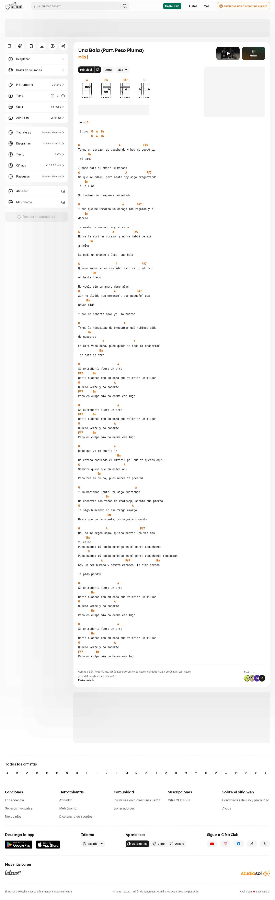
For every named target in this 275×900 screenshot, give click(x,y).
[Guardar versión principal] (97, 69)
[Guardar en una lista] (31, 46)
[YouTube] (212, 843)
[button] (228, 53)
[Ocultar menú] (9, 46)
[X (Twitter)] (265, 843)
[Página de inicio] (14, 6)
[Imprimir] (20, 46)
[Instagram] (225, 843)
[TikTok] (252, 843)
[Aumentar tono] (63, 96)
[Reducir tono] (52, 96)
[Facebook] (238, 843)
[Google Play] (19, 844)
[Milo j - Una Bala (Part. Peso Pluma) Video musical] (228, 53)
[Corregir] (52, 46)
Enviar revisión (86, 680)
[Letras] (13, 872)
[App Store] (48, 844)
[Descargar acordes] (41, 46)
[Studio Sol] (255, 873)
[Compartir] (63, 46)
